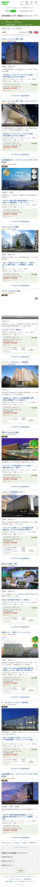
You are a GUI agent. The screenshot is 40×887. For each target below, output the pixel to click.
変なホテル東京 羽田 (9, 564)
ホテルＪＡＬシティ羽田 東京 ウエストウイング (19, 101)
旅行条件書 (9, 881)
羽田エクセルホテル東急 (10, 432)
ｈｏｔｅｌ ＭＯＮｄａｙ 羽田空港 (15, 362)
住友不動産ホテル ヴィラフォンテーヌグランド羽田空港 (19, 161)
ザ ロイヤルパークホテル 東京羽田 (15, 702)
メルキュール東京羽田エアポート (13, 492)
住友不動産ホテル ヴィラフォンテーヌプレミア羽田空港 (19, 775)
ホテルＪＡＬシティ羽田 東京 (12, 39)
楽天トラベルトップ (7, 842)
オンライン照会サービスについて (24, 881)
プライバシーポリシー (15, 879)
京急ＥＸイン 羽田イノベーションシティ (16, 632)
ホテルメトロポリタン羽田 (11, 291)
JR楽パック (17, 842)
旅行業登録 (27, 879)
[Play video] (20, 308)
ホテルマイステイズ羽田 (10, 227)
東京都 (25, 842)
